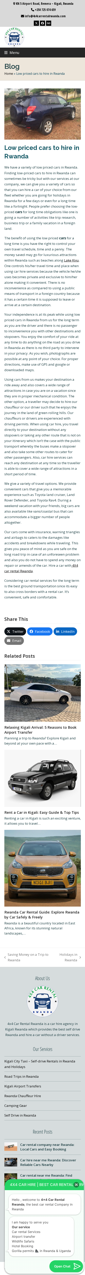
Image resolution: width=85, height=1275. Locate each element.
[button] (11, 52)
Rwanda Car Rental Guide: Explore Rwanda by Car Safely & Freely (41, 914)
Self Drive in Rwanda (20, 1115)
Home (8, 73)
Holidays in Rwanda (65, 957)
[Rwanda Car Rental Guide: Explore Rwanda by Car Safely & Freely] (42, 868)
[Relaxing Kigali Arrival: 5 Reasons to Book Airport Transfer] (42, 692)
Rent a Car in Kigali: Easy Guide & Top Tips (41, 812)
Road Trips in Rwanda (21, 1076)
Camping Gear (15, 1105)
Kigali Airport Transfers (22, 1086)
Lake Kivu (71, 260)
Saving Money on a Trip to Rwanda (26, 957)
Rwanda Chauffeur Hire (22, 1096)
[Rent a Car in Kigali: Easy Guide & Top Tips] (42, 778)
